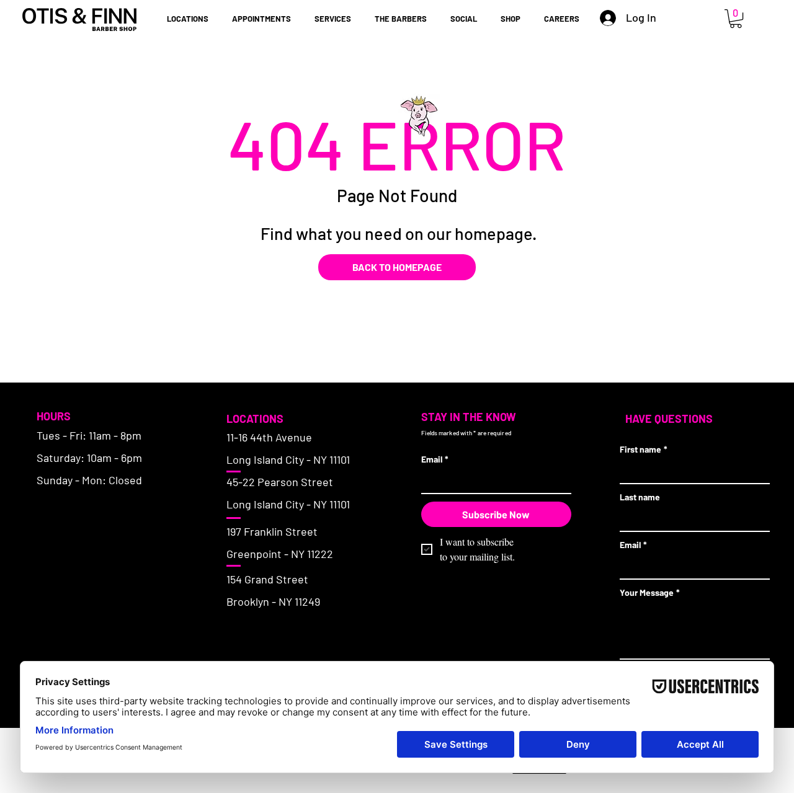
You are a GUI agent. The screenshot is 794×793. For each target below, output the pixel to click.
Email (434, 459)
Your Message (650, 592)
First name (643, 449)
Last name (640, 497)
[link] (736, 18)
